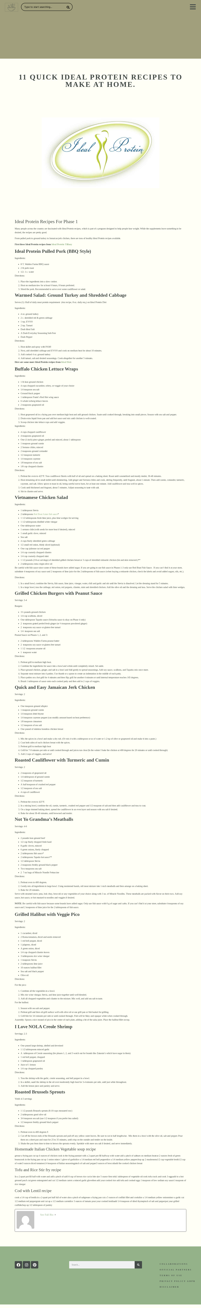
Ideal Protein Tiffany (62, 244)
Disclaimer (169, 1287)
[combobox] (47, 7)
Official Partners (176, 1270)
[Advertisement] (100, 36)
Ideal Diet (66, 362)
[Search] (67, 7)
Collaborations (174, 1264)
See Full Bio (46, 1214)
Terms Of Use (171, 1275)
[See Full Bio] (55, 1215)
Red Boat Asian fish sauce (45, 514)
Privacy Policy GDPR (177, 1281)
